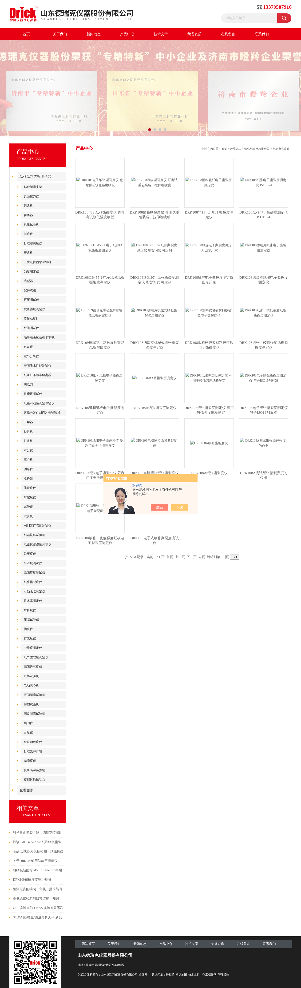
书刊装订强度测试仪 (37, 525)
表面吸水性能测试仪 (37, 365)
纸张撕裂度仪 (33, 582)
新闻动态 (94, 34)
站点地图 (181, 974)
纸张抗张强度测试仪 (37, 544)
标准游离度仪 (33, 243)
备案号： (144, 974)
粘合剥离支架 (33, 187)
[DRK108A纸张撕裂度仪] (209, 443)
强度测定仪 (31, 271)
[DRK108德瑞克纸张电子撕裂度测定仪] (263, 247)
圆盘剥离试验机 (34, 713)
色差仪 (28, 347)
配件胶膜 (30, 290)
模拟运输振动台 (34, 779)
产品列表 (235, 149)
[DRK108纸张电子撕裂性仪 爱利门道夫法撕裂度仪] (99, 443)
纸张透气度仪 (33, 666)
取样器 (28, 478)
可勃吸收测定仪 (34, 591)
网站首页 (88, 944)
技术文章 (161, 34)
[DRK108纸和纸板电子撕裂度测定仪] (99, 378)
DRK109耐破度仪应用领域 (32, 879)
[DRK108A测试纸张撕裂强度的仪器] (263, 443)
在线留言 (228, 34)
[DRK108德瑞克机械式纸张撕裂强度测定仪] (154, 312)
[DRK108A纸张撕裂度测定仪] (154, 378)
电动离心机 (31, 685)
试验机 (28, 516)
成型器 (28, 281)
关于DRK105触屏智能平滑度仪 (35, 861)
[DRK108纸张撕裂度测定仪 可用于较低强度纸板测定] (209, 378)
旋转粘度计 (31, 318)
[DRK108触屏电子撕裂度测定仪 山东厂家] (209, 247)
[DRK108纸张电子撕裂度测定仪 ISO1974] (263, 182)
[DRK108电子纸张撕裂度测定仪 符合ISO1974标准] (263, 378)
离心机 (28, 459)
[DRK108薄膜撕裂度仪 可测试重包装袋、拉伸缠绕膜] (154, 182)
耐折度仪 (30, 610)
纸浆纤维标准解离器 (37, 375)
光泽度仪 (30, 760)
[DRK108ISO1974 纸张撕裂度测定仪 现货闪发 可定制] (154, 247)
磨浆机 (28, 252)
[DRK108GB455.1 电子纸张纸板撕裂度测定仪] (99, 247)
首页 (26, 34)
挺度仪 (28, 234)
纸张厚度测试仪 (34, 572)
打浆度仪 (30, 638)
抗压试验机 (31, 224)
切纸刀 (28, 384)
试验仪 (28, 506)
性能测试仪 (31, 328)
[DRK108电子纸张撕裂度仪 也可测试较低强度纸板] (99, 182)
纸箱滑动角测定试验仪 (39, 403)
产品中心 (127, 34)
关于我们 (60, 34)
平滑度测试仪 (33, 563)
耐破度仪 (30, 497)
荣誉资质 (194, 34)
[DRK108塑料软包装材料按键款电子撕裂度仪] (209, 312)
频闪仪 (28, 723)
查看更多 (27, 790)
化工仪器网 (209, 974)
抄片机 (28, 431)
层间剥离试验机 (34, 695)
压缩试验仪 (31, 619)
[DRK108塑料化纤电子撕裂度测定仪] (209, 182)
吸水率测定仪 (33, 601)
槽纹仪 (28, 629)
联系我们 (262, 34)
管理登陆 (223, 974)
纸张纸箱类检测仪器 (35, 176)
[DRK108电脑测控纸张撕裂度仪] (154, 443)
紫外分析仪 (31, 356)
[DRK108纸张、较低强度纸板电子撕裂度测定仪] (99, 508)
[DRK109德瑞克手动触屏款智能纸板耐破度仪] (99, 312)
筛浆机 (28, 205)
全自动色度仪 (33, 742)
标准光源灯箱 (33, 751)
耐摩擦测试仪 (33, 394)
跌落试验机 (31, 676)
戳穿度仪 (30, 554)
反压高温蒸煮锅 (34, 770)
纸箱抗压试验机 (34, 535)
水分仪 (28, 450)
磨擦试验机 (31, 704)
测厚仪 (28, 469)
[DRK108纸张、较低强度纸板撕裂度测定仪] (263, 312)
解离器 (28, 215)
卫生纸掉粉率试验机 (37, 262)
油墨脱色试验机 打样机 (39, 337)
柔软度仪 (30, 488)
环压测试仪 (31, 300)
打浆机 (28, 441)
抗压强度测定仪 (34, 309)
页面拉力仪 (31, 196)
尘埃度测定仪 (33, 648)
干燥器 (28, 422)
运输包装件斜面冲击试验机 (42, 412)
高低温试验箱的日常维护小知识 (36, 898)
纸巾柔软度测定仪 (36, 657)
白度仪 (28, 732)
